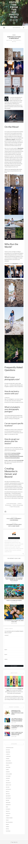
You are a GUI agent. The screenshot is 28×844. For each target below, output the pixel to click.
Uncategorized (9, 822)
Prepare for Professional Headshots (12, 457)
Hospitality (8, 789)
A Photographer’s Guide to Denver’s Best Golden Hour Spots (17, 726)
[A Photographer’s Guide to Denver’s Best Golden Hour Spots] (7, 727)
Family (7, 769)
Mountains (8, 798)
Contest (8, 754)
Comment (7, 635)
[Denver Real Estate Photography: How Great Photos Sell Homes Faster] (7, 712)
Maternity (8, 795)
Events (7, 765)
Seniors (7, 815)
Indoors (8, 793)
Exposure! (8, 767)
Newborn (8, 802)
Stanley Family (9, 817)
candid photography (11, 503)
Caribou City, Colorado (10, 139)
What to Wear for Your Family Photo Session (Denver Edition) (17, 733)
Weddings (8, 831)
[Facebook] (11, 20)
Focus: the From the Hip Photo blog (14, 9)
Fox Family (8, 776)
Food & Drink (9, 774)
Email (6, 654)
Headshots (8, 782)
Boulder (8, 749)
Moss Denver (20, 148)
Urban (7, 824)
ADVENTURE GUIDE (9, 747)
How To (7, 791)
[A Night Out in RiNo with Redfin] (14, 591)
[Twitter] (14, 20)
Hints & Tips (8, 785)
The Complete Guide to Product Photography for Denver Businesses (16, 719)
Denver (7, 758)
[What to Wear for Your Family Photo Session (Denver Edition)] (7, 734)
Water (7, 828)
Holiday (7, 787)
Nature (7, 800)
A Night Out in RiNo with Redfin (14, 600)
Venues (7, 826)
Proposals (8, 813)
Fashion (14, 35)
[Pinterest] (16, 20)
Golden (7, 780)
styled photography (14, 506)
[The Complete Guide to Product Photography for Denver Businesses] (7, 720)
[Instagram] (14, 23)
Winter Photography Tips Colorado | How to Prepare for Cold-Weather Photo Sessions (14, 579)
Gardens (8, 778)
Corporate (8, 756)
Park (7, 806)
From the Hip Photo (17, 40)
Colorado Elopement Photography (16, 456)
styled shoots (15, 263)
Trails (7, 820)
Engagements (9, 763)
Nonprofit (8, 804)
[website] (23, 554)
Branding (8, 752)
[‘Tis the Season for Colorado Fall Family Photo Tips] (14, 612)
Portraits (8, 809)
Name (6, 649)
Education (8, 760)
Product (8, 811)
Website (6, 659)
